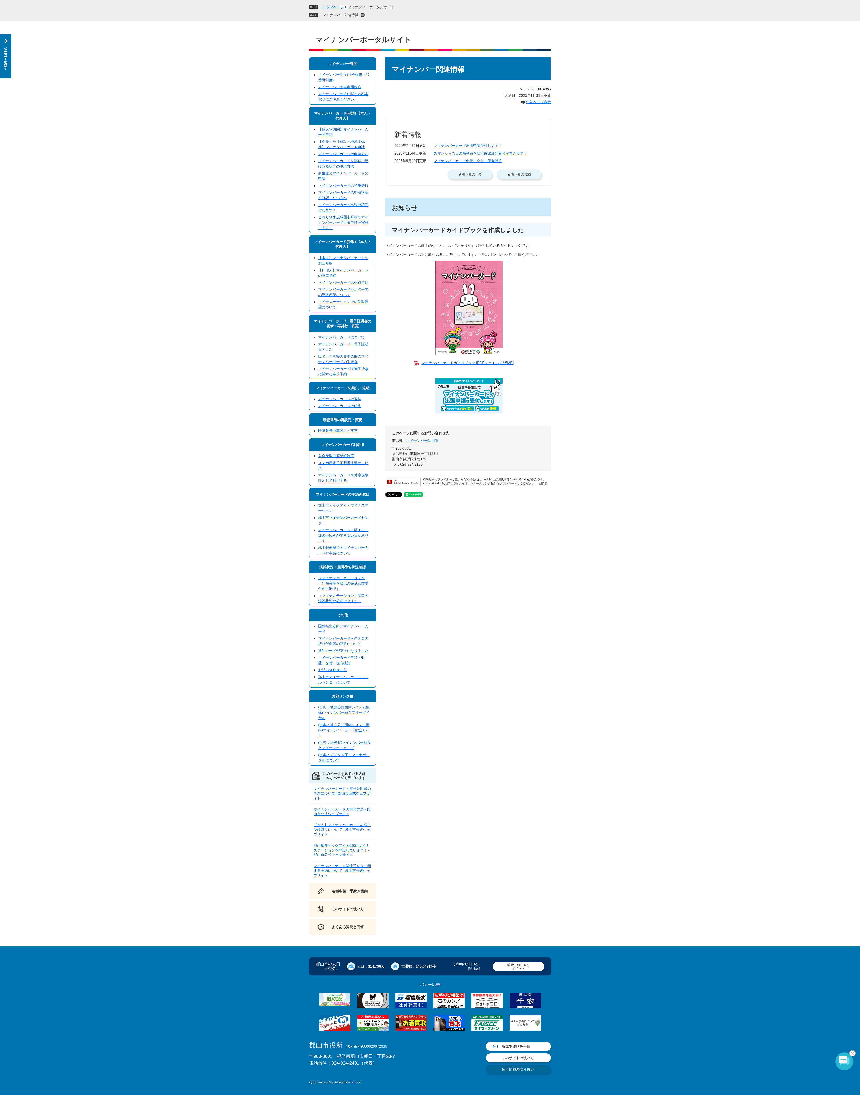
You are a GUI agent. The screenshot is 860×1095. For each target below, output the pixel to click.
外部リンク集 (342, 696)
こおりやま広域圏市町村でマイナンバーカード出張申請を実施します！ (343, 222)
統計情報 (474, 968)
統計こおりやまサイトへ (518, 966)
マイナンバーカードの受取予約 (343, 282)
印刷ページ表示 (538, 102)
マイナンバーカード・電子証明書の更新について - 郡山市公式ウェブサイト (342, 793)
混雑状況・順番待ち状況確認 (342, 567)
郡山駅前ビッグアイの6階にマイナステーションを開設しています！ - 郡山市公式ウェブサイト (341, 850)
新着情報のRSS (519, 174)
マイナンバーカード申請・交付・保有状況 (468, 161)
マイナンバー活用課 (422, 441)
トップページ (333, 7)
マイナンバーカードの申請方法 (343, 154)
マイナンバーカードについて (341, 337)
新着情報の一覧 (470, 174)
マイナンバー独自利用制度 (339, 87)
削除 (363, 15)
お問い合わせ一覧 (332, 670)
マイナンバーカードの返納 (339, 399)
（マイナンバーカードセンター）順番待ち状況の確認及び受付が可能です (343, 583)
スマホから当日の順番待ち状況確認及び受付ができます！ (480, 153)
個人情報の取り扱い (518, 1069)
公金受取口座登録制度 (336, 456)
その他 (342, 615)
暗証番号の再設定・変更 (342, 420)
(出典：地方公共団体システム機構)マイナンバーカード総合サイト (344, 730)
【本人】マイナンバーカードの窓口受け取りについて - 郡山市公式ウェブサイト (342, 829)
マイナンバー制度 (342, 64)
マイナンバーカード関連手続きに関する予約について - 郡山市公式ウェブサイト (342, 870)
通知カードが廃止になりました (343, 651)
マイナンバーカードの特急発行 (343, 185)
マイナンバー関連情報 (340, 15)
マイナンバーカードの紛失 (339, 406)
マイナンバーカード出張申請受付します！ (468, 146)
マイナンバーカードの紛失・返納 (343, 388)
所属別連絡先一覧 (516, 1046)
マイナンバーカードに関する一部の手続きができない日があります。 (343, 535)
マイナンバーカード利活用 (342, 445)
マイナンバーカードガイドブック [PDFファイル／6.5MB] (467, 363)
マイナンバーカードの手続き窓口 (343, 494)
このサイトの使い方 (518, 1058)
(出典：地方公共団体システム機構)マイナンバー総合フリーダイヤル (344, 712)
